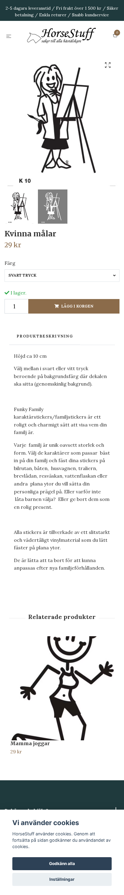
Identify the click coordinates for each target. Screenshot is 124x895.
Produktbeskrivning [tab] (45, 364)
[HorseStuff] (62, 50)
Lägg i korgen (77, 334)
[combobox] (62, 304)
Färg (10, 291)
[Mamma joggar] (62, 717)
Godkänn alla (62, 863)
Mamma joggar (30, 772)
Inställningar (62, 879)
